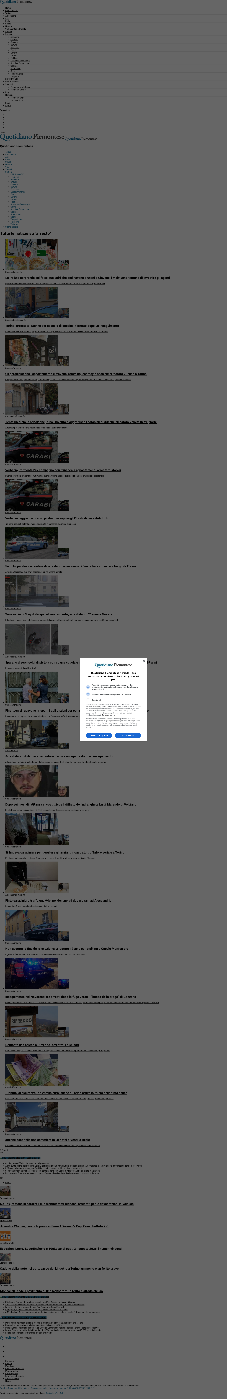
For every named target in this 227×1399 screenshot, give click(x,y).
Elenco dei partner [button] (109, 715)
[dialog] (113, 699)
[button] (113, 700)
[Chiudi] (143, 661)
